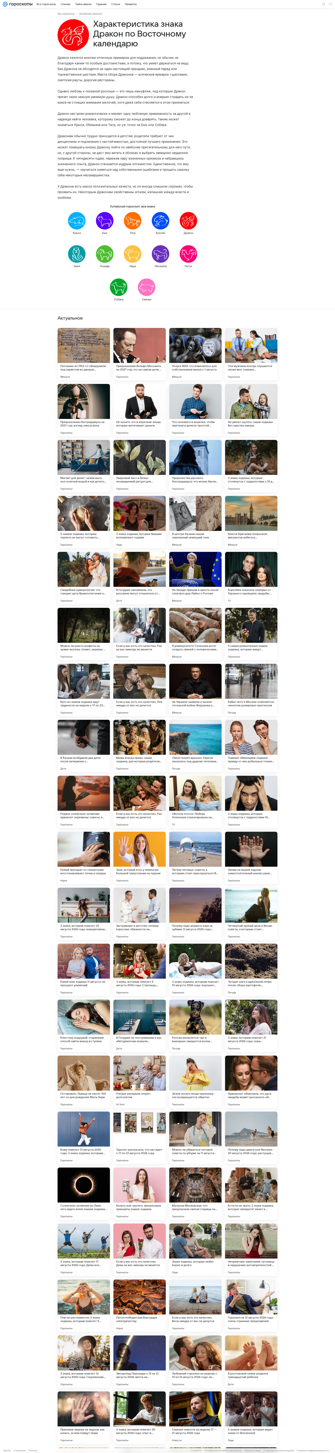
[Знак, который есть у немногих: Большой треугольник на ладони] (139, 858)
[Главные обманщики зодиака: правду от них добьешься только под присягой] (251, 746)
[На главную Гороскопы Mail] (20, 4)
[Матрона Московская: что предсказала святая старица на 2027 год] (195, 1194)
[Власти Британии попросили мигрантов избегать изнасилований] (251, 522)
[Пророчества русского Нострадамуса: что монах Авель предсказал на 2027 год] (195, 466)
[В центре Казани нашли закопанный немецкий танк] (195, 522)
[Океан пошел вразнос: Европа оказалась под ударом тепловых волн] (195, 746)
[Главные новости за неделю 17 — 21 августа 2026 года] (195, 1417)
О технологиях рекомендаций (278, 1450)
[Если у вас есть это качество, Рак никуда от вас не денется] (139, 802)
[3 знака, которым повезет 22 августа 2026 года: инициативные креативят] (84, 914)
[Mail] (5, 4)
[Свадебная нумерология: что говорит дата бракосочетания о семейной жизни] (84, 578)
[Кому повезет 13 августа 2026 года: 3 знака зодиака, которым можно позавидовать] (84, 1138)
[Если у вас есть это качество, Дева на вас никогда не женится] (139, 1250)
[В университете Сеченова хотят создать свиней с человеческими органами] (195, 634)
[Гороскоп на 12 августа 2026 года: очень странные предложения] (251, 1305)
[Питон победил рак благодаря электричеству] (139, 1305)
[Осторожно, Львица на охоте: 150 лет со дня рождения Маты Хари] (84, 1082)
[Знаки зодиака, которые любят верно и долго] (195, 1250)
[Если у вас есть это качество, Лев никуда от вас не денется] (139, 690)
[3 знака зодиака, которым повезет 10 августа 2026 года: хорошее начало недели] (195, 970)
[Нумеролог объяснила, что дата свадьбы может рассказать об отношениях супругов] (251, 1082)
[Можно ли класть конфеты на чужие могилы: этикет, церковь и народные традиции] (84, 634)
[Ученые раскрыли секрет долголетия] (139, 1082)
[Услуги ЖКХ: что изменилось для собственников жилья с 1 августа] (195, 354)
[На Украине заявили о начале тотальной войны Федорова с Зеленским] (195, 690)
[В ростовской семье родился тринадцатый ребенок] (251, 1361)
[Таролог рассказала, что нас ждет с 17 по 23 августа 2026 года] (139, 1138)
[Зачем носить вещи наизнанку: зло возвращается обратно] (195, 1082)
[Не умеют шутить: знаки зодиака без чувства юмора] (251, 410)
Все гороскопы (66, 13)
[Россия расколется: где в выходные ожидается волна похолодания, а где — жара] (195, 1026)
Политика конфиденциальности (313, 1450)
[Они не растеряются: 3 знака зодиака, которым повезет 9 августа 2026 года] (84, 1305)
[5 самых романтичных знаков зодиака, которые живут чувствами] (251, 634)
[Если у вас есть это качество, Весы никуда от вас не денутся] (195, 1305)
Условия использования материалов (223, 1450)
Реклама (32, 1450)
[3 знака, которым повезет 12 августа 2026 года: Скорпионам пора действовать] (84, 1361)
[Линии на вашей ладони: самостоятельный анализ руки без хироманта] (251, 858)
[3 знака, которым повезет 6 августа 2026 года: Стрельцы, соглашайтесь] (139, 970)
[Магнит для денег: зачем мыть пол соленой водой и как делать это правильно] (84, 466)
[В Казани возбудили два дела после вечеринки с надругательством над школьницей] (84, 746)
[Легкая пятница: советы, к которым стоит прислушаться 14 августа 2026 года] (195, 858)
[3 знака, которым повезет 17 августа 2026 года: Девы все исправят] (84, 1250)
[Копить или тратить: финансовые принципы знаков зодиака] (139, 1194)
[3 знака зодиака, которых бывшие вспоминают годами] (139, 522)
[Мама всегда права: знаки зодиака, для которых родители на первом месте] (139, 746)
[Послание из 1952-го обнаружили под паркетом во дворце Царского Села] (84, 354)
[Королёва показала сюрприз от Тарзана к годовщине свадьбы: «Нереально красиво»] (251, 578)
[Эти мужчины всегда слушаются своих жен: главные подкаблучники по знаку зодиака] (251, 354)
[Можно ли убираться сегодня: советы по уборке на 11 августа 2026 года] (195, 1138)
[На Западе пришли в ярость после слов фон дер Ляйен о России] (195, 578)
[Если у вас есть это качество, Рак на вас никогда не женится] (139, 634)
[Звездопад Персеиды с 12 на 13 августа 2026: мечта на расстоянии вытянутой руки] (139, 1361)
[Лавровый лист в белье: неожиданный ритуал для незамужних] (139, 466)
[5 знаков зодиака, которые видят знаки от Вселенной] (251, 1417)
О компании (20, 1450)
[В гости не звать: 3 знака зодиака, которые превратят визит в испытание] (251, 1194)
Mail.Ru (7, 1450)
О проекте (196, 1450)
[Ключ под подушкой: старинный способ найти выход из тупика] (84, 1026)
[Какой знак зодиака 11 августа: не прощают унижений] (84, 970)
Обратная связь (252, 1450)
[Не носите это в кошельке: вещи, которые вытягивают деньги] (139, 410)
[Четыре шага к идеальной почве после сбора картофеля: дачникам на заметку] (251, 970)
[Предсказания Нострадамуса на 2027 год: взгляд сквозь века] (84, 410)
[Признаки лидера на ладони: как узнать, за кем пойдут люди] (84, 1417)
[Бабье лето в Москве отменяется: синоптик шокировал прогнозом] (251, 690)
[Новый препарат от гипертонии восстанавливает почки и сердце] (84, 858)
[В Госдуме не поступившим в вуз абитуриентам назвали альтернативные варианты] (139, 1026)
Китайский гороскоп (90, 13)
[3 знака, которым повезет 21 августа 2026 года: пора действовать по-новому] (251, 1026)
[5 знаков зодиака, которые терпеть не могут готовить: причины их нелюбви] (84, 522)
